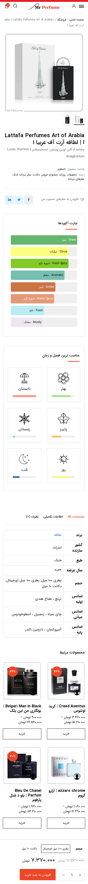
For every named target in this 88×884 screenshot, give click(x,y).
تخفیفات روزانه (68, 174)
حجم (79, 848)
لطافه (57, 535)
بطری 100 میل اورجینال (56, 848)
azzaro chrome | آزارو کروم (67, 793)
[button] (62, 199)
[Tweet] (19, 199)
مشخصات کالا (76, 516)
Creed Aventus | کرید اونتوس (67, 708)
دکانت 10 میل (29, 848)
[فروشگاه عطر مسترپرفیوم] (44, 6)
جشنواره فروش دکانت (45, 174)
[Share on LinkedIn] (9, 199)
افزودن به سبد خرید (37, 874)
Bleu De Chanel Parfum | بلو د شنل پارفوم (25, 795)
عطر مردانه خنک (22, 174)
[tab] (76, 516)
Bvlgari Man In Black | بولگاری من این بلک (22, 708)
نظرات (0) (32, 516)
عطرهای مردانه (76, 179)
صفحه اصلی (76, 19)
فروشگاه (61, 19)
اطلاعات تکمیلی (53, 516)
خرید (66, 733)
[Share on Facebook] (28, 199)
